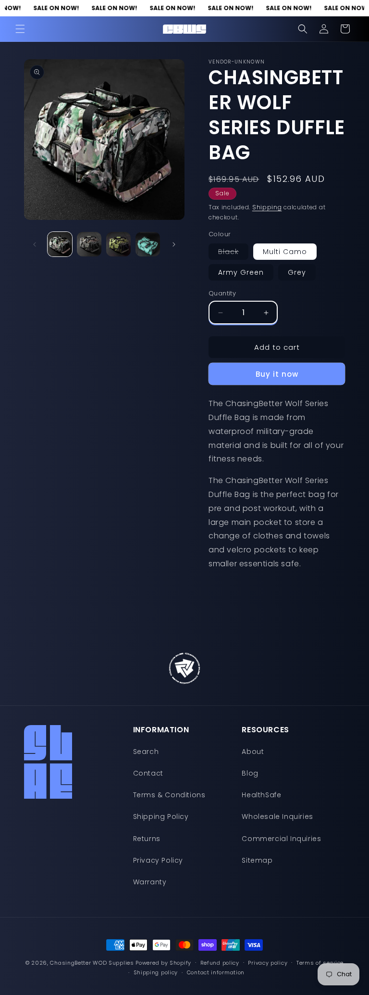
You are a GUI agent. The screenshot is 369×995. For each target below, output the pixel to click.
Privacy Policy (158, 860)
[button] (20, 28)
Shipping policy (156, 972)
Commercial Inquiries (281, 838)
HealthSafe (261, 795)
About (253, 751)
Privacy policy (267, 963)
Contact (148, 773)
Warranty (150, 882)
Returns (146, 838)
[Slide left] (34, 244)
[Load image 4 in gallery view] (147, 244)
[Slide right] (173, 244)
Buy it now (277, 374)
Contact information (216, 972)
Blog (250, 773)
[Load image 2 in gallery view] (89, 244)
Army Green (241, 272)
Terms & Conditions (169, 795)
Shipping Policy (161, 816)
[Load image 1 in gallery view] (60, 244)
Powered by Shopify (163, 963)
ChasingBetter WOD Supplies (92, 963)
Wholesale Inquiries (277, 816)
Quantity (222, 293)
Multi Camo (285, 251)
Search (146, 751)
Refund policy (219, 963)
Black (233, 253)
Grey (297, 272)
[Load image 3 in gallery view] (118, 244)
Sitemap (257, 860)
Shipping (267, 207)
